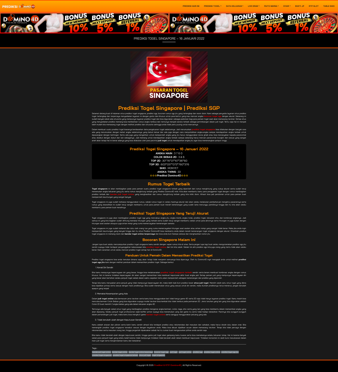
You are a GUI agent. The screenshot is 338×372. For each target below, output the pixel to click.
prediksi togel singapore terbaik (125, 355)
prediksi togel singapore (101, 355)
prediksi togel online (212, 352)
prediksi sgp (198, 352)
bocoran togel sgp (161, 352)
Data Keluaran (234, 6)
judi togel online (185, 352)
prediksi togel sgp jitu (230, 352)
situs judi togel (145, 355)
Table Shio (329, 6)
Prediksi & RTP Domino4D (167, 365)
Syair (286, 6)
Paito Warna (270, 6)
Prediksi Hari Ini (191, 6)
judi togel (173, 352)
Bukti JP (299, 6)
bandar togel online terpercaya (141, 352)
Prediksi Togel (212, 6)
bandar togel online (119, 352)
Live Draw (253, 6)
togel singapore (158, 355)
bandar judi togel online (101, 352)
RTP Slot (314, 6)
